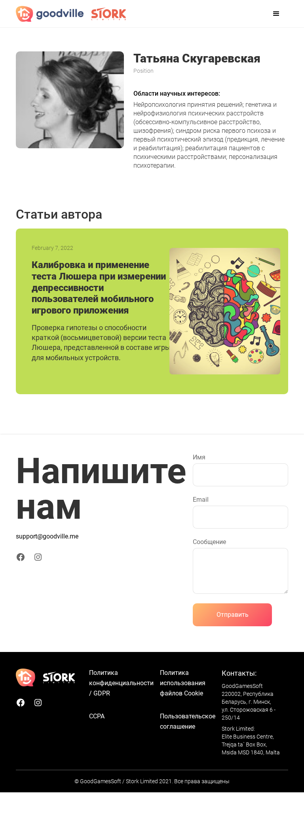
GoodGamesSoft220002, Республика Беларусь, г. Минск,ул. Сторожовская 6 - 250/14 (249, 702)
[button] (276, 14)
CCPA (96, 716)
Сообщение (209, 542)
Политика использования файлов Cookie (182, 683)
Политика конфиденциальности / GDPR (121, 683)
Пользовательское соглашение (187, 721)
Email (201, 499)
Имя (199, 457)
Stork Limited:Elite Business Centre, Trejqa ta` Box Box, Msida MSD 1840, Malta (251, 741)
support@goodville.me (47, 536)
